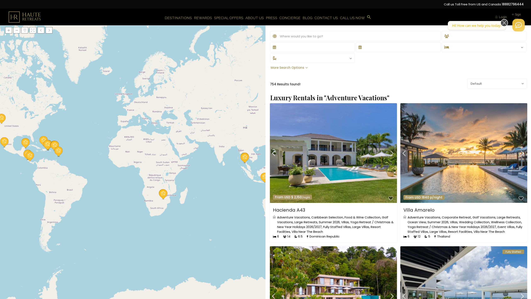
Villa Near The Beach (307, 231)
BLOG (307, 18)
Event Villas (506, 227)
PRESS (271, 18)
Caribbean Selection (327, 217)
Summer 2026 (329, 222)
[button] (369, 17)
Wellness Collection (506, 222)
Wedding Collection (474, 222)
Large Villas (360, 227)
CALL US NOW (352, 18)
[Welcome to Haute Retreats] (518, 25)
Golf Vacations (484, 217)
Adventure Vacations (293, 217)
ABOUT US (254, 18)
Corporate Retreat (456, 217)
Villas (345, 222)
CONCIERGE (290, 18)
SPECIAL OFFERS (228, 18)
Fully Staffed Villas (337, 227)
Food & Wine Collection (362, 217)
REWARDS (203, 18)
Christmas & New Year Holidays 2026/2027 (464, 227)
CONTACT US (326, 18)
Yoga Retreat (360, 222)
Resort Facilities (460, 231)
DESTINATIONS (178, 18)
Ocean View (417, 222)
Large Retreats (305, 222)
